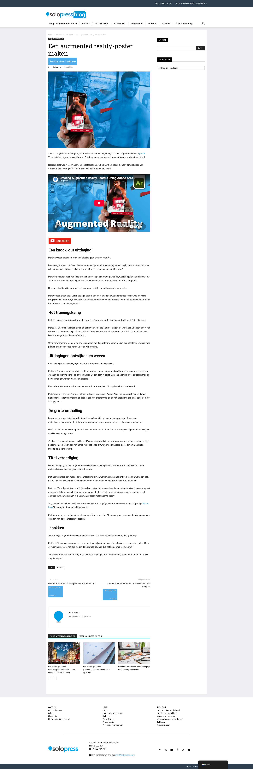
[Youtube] (189, 746)
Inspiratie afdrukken (64, 34)
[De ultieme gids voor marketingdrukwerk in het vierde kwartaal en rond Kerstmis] (64, 653)
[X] (183, 746)
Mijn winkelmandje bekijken (191, 3)
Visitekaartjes (102, 23)
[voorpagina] (50, 678)
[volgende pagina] (55, 678)
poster (142, 153)
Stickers (166, 23)
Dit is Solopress (55, 710)
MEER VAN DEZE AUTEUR (91, 636)
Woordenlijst (108, 719)
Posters (152, 23)
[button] (203, 24)
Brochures (119, 23)
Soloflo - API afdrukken (166, 713)
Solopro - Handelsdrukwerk (168, 710)
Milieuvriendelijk (184, 23)
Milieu (50, 713)
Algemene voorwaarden (113, 725)
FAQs (105, 710)
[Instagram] (165, 746)
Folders (86, 23)
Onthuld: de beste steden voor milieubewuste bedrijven (128, 585)
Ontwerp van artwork (166, 716)
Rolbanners (137, 23)
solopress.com (163, 3)
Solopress (57, 67)
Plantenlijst (52, 716)
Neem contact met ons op (59, 719)
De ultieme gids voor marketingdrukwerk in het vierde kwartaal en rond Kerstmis (61, 670)
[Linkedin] (171, 746)
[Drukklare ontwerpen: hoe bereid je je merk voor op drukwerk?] (134, 653)
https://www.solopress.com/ (80, 616)
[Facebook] (160, 746)
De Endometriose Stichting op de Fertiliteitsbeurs (71, 583)
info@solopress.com (125, 755)
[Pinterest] (177, 746)
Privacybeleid (108, 722)
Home (50, 34)
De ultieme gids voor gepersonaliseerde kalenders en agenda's (97, 670)
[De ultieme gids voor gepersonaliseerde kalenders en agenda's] (99, 653)
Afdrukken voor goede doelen (169, 719)
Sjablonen (107, 716)
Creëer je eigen (163, 725)
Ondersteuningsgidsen (112, 713)
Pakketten (161, 722)
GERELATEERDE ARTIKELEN (63, 636)
